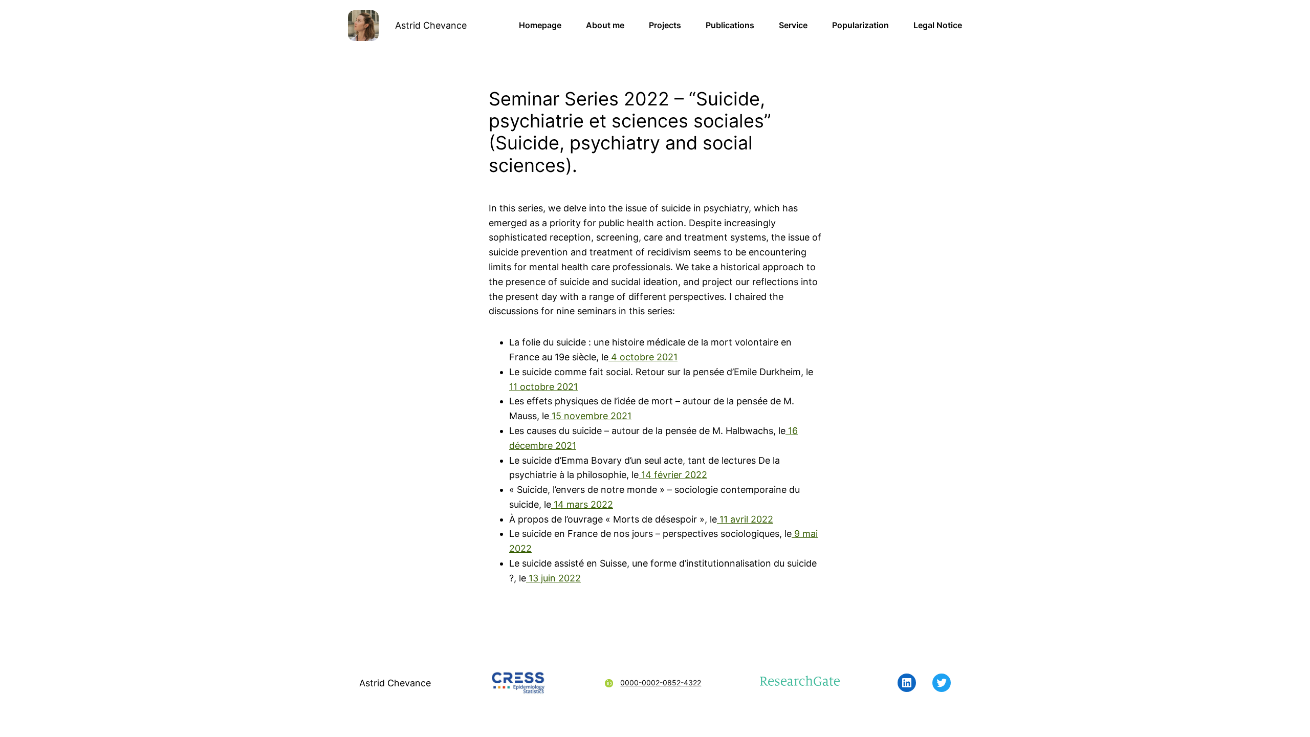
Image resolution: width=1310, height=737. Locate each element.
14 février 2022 (673, 474)
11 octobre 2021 (543, 386)
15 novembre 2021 (590, 415)
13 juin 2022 (553, 578)
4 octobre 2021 (643, 357)
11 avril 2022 (745, 519)
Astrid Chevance (431, 25)
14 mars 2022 (582, 504)
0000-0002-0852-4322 (660, 682)
